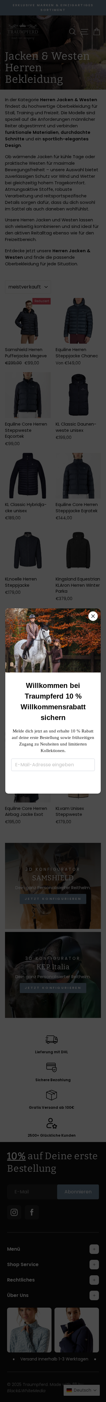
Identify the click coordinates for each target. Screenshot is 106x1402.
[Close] (93, 616)
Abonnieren (53, 781)
